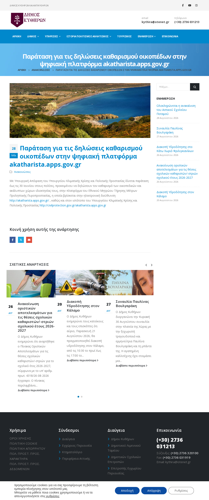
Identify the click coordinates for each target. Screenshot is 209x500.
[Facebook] (183, 5)
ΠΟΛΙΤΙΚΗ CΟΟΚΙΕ (23, 443)
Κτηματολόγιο (72, 452)
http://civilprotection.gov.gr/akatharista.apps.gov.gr (73, 205)
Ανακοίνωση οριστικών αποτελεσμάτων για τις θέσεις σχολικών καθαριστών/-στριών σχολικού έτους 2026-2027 (36, 317)
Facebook (13, 240)
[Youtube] (189, 5)
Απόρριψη (154, 490)
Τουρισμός (124, 36)
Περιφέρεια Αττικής (76, 458)
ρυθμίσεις (52, 496)
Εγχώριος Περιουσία (77, 445)
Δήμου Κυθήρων (122, 439)
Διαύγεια (68, 439)
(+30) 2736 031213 (186, 22)
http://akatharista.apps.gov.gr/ (29, 200)
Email (29, 240)
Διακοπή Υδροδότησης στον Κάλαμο (83, 306)
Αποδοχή (127, 490)
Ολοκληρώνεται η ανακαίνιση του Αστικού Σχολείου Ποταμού (176, 110)
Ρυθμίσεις (181, 490)
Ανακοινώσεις (22, 172)
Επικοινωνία (170, 36)
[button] (78, 397)
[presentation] (146, 265)
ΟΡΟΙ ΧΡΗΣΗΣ (20, 438)
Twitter (21, 240)
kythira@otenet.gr (155, 22)
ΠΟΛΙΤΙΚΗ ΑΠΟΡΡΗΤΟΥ (27, 448)
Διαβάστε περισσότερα (33, 390)
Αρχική (16, 36)
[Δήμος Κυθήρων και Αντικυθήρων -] (28, 20)
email (145, 18)
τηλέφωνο (180, 18)
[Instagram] (196, 5)
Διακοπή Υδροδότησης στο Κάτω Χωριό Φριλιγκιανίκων (175, 149)
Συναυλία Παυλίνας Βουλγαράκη (132, 303)
